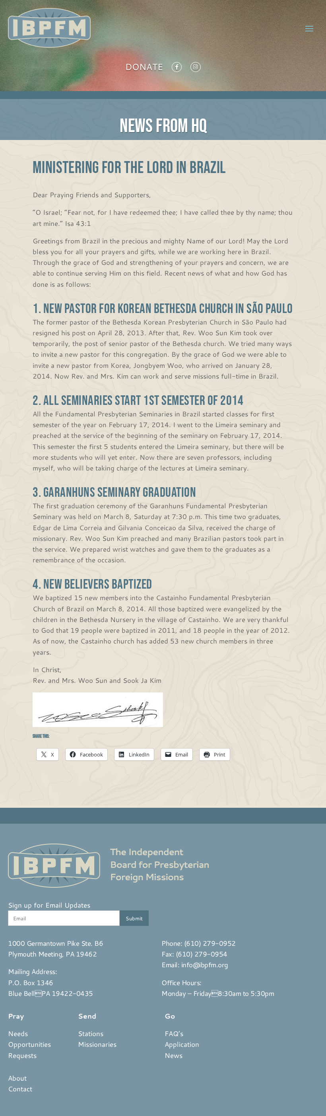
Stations (90, 1033)
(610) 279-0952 (210, 943)
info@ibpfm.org (204, 964)
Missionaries (97, 1044)
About (17, 1078)
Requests (22, 1055)
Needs (18, 1033)
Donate (144, 68)
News (173, 1055)
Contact (20, 1088)
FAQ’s (174, 1033)
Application (182, 1044)
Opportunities (29, 1044)
